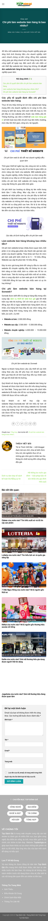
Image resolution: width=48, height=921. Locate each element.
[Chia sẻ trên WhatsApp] (13, 424)
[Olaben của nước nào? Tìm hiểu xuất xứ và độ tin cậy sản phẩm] (24, 505)
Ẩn (30, 79)
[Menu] (3, 4)
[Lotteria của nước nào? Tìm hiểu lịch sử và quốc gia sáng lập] (24, 540)
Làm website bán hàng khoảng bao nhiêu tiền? (21, 89)
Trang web (8, 762)
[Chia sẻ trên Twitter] (22, 424)
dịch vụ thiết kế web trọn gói (23, 299)
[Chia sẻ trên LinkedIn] (34, 424)
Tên (6, 740)
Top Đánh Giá (7, 833)
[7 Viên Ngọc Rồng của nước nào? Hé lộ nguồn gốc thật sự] (24, 575)
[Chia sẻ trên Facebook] (18, 424)
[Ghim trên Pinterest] (30, 424)
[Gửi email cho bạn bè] (26, 424)
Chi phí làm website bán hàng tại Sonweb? (19, 92)
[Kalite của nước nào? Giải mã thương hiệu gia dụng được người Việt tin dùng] (24, 644)
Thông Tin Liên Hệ (11, 901)
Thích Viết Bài (35, 32)
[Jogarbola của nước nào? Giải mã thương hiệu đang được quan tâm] (24, 679)
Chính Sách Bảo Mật (12, 897)
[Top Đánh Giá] (24, 4)
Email (7, 751)
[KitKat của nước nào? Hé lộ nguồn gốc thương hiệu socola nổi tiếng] (24, 609)
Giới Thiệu (8, 889)
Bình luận (8, 720)
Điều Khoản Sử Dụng (13, 893)
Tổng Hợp (24, 19)
